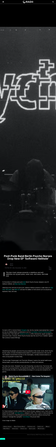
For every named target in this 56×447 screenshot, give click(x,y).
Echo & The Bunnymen (44, 332)
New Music (7, 428)
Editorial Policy (49, 434)
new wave (8, 289)
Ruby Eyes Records (20, 284)
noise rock (24, 428)
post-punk (32, 428)
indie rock (17, 289)
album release (7, 426)
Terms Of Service (31, 434)
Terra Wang (11, 264)
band (24, 282)
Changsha (24, 330)
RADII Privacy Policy (40, 434)
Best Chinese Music (20, 426)
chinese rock (31, 426)
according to (26, 416)
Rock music (41, 428)
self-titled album (19, 413)
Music (48, 426)
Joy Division (34, 332)
